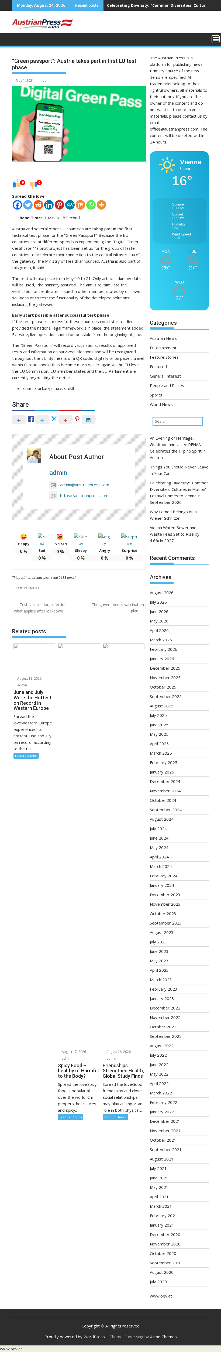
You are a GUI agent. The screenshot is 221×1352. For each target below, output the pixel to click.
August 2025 (162, 705)
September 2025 (166, 696)
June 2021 (159, 1177)
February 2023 (163, 989)
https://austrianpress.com (84, 495)
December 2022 (165, 1008)
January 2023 (162, 998)
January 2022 (162, 1111)
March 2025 (161, 753)
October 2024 (163, 800)
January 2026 (162, 658)
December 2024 (165, 781)
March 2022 (161, 1093)
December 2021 (165, 1121)
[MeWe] (70, 205)
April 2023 (159, 970)
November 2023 (165, 904)
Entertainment (163, 347)
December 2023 (165, 894)
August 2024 (162, 819)
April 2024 (159, 857)
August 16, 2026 (118, 1051)
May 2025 (159, 734)
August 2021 (162, 1159)
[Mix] (80, 205)
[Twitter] (28, 205)
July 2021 (158, 1168)
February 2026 (163, 649)
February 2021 (163, 1215)
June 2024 (159, 838)
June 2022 (159, 1064)
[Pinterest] (59, 205)
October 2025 (163, 687)
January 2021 (162, 1225)
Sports (156, 395)
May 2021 (159, 1187)
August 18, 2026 (29, 678)
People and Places (167, 385)
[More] (101, 205)
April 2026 (159, 630)
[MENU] (216, 39)
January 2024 (162, 885)
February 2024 (163, 875)
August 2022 (162, 1045)
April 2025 (159, 743)
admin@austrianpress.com (84, 484)
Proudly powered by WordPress (74, 1336)
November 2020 (165, 1244)
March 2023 (161, 979)
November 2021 (165, 1130)
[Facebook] (17, 205)
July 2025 (158, 715)
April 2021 (159, 1196)
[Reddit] (38, 205)
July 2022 (158, 1055)
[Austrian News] (17, 38)
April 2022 (159, 1083)
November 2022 (165, 1017)
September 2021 (166, 1149)
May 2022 (159, 1074)
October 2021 (163, 1140)
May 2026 (159, 621)
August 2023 (162, 932)
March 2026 (161, 639)
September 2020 (166, 1262)
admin (47, 80)
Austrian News (163, 338)
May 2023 (159, 960)
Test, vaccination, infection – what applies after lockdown (42, 607)
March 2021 (161, 1206)
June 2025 (159, 724)
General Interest (165, 376)
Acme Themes (163, 1336)
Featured (158, 366)
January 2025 (162, 772)
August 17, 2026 (73, 1051)
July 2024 (158, 828)
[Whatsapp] (91, 205)
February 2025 (163, 762)
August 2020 (162, 1272)
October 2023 (163, 913)
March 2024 (161, 866)
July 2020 (158, 1281)
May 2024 (159, 847)
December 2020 (165, 1234)
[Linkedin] (49, 205)
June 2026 (159, 611)
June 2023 (159, 951)
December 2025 (165, 668)
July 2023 (158, 941)
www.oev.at (161, 1296)
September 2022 (166, 1036)
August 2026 (162, 592)
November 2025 (165, 677)
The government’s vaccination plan (118, 607)
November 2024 (165, 790)
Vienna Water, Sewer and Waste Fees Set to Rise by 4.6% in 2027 (174, 534)
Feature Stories (27, 588)
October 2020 (163, 1253)
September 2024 (166, 809)
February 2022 (163, 1102)
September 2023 (166, 923)
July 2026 (158, 602)
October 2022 (163, 1026)
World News (161, 404)
